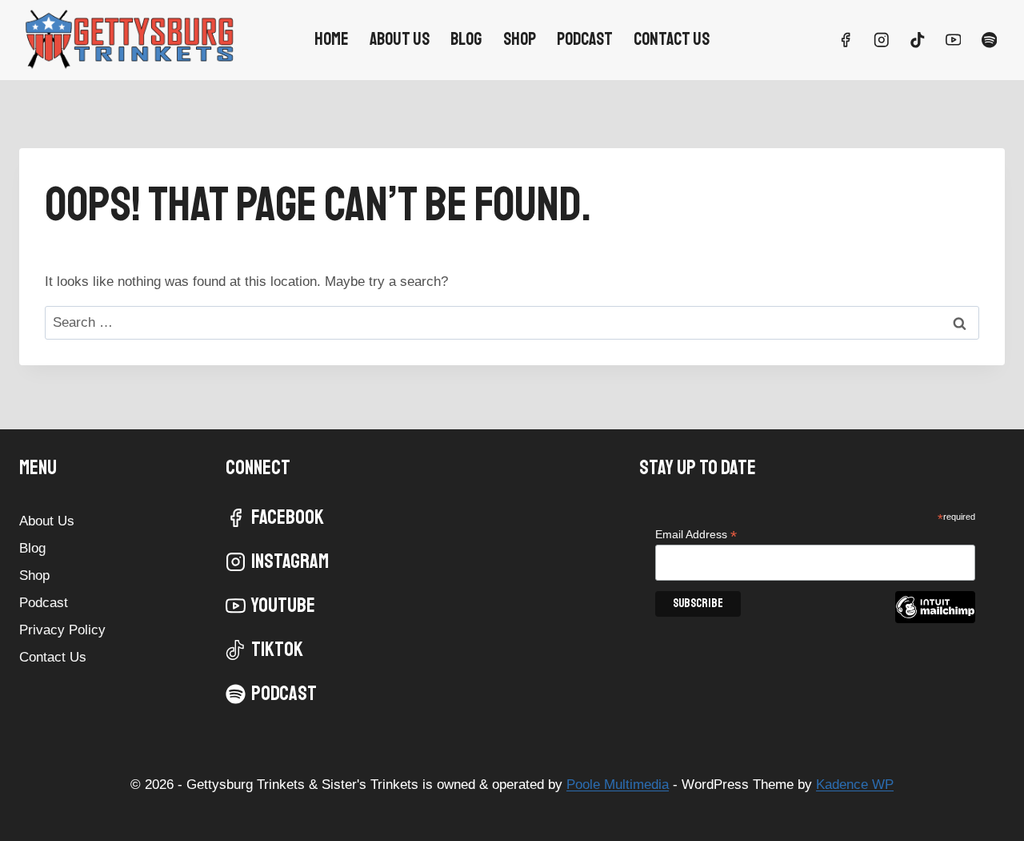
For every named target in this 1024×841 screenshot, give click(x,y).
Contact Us (672, 39)
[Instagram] (881, 39)
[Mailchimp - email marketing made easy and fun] (935, 619)
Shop (519, 39)
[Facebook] (845, 39)
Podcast (585, 39)
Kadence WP (855, 784)
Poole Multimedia (617, 784)
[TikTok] (917, 39)
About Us (400, 39)
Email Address (696, 534)
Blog (466, 39)
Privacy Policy (62, 630)
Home (331, 39)
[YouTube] (953, 39)
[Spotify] (989, 39)
